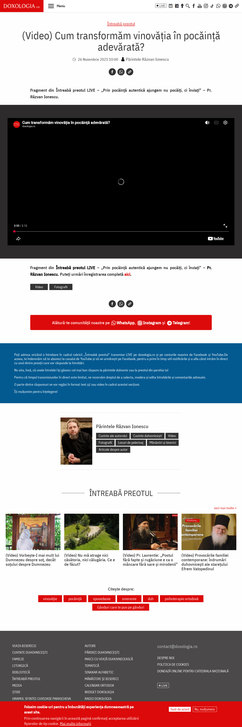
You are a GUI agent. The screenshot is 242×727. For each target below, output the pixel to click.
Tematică (92, 666)
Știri (16, 692)
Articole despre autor (113, 449)
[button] (56, 5)
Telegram (181, 322)
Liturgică (20, 666)
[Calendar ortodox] (170, 5)
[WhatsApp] (218, 5)
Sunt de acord (179, 709)
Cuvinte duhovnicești (147, 436)
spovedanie (102, 598)
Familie (18, 659)
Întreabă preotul (121, 23)
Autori (90, 646)
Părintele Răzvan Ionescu (147, 59)
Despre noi (166, 658)
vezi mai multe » (225, 508)
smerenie (129, 598)
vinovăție (50, 598)
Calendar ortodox (99, 686)
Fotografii (60, 287)
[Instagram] (206, 5)
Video (39, 287)
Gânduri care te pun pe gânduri (120, 607)
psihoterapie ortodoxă (182, 598)
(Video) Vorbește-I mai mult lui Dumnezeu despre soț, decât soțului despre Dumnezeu (32, 560)
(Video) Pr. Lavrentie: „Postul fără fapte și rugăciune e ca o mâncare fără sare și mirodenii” (150, 560)
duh (151, 598)
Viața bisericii (24, 646)
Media (17, 686)
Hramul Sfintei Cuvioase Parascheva (41, 699)
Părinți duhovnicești (102, 653)
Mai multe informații (75, 723)
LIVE (162, 6)
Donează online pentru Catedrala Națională (193, 671)
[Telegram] (231, 5)
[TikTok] (212, 5)
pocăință (75, 598)
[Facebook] (193, 5)
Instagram (152, 322)
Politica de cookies (173, 665)
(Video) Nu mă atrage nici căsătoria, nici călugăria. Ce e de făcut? (89, 560)
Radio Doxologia (98, 699)
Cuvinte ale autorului (113, 436)
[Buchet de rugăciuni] (182, 5)
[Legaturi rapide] (237, 5)
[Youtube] (199, 5)
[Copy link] (129, 71)
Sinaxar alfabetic (99, 672)
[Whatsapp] (121, 71)
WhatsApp (126, 322)
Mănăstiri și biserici (163, 442)
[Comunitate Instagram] (224, 5)
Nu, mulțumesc (205, 709)
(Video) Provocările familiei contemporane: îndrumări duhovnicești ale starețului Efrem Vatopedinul (205, 562)
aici (127, 274)
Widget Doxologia (99, 692)
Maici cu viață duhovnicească (109, 659)
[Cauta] (187, 5)
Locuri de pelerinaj (130, 442)
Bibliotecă (21, 672)
